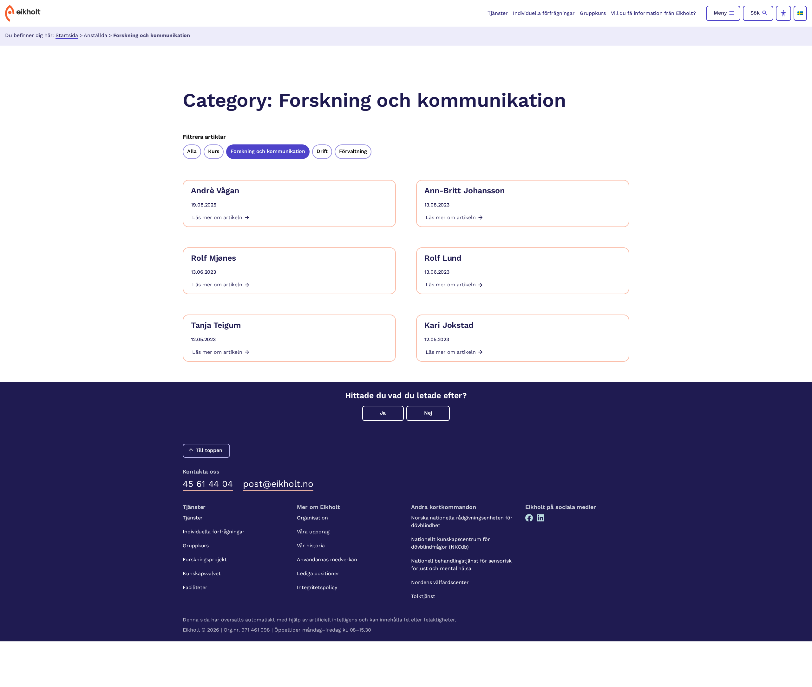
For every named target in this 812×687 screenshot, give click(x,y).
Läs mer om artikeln (217, 217)
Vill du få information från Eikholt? (653, 13)
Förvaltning (353, 151)
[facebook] (529, 518)
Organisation (312, 518)
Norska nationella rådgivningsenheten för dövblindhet (462, 521)
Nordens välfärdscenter (440, 582)
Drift (322, 151)
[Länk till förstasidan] (23, 13)
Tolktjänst (423, 596)
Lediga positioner (318, 573)
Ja (383, 413)
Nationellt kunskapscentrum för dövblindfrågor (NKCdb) (450, 543)
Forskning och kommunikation (268, 151)
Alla (192, 151)
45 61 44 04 (208, 484)
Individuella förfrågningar (544, 13)
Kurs (213, 151)
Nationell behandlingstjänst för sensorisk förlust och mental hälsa (461, 564)
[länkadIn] (540, 518)
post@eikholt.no (278, 484)
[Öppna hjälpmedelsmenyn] (783, 13)
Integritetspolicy (317, 587)
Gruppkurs (593, 13)
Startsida (67, 35)
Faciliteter (195, 587)
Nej (428, 413)
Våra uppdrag (313, 532)
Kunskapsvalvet (202, 573)
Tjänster (498, 13)
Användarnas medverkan (327, 560)
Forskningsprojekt (205, 560)
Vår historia (311, 546)
